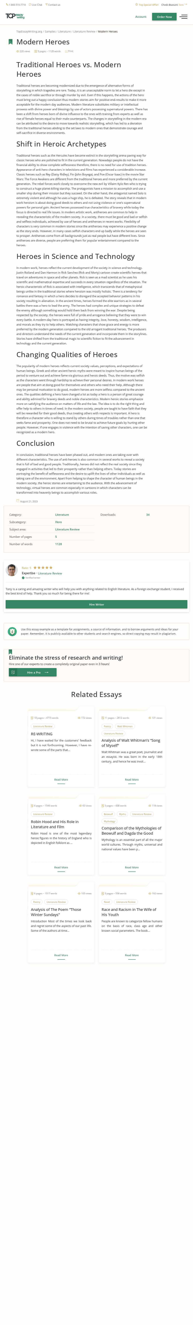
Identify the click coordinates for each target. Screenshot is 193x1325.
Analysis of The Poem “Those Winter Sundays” (56, 912)
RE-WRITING (42, 733)
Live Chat (37, 4)
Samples (50, 31)
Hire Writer (96, 604)
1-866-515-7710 (17, 4)
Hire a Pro (34, 672)
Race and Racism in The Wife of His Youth (129, 912)
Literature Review (84, 31)
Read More (61, 779)
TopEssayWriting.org (29, 31)
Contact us (54, 4)
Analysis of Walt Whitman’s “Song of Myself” (131, 743)
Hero (58, 522)
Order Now (164, 17)
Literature (64, 31)
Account (140, 17)
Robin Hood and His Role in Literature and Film (55, 824)
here (181, 4)
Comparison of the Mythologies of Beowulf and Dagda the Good (131, 831)
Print (70, 51)
